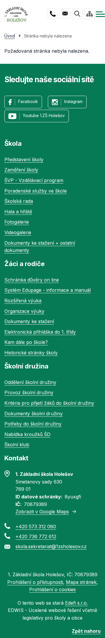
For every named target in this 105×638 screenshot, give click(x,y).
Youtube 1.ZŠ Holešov (44, 115)
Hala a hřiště (18, 212)
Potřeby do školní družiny (33, 424)
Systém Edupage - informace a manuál (47, 290)
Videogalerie (17, 232)
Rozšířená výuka (22, 300)
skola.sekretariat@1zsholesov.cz (65, 13)
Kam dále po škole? (26, 342)
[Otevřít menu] (100, 14)
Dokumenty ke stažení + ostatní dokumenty (39, 246)
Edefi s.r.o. (76, 603)
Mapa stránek (81, 582)
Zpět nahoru (86, 631)
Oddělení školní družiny (30, 382)
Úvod (9, 35)
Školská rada (18, 201)
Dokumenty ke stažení (29, 321)
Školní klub (16, 444)
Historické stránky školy (31, 353)
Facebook (28, 101)
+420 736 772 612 (35, 536)
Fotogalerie (16, 222)
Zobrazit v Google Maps (42, 511)
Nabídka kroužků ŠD (27, 434)
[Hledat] (77, 13)
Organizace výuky (24, 311)
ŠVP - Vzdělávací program (33, 180)
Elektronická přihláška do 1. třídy (40, 332)
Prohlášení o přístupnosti (35, 582)
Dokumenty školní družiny (33, 413)
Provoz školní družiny (28, 392)
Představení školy (23, 159)
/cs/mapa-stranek (89, 13)
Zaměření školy (21, 170)
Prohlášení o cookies (52, 589)
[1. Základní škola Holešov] (16, 14)
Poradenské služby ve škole (35, 191)
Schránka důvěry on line (31, 280)
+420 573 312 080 (53, 13)
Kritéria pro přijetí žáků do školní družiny (49, 403)
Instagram (73, 101)
